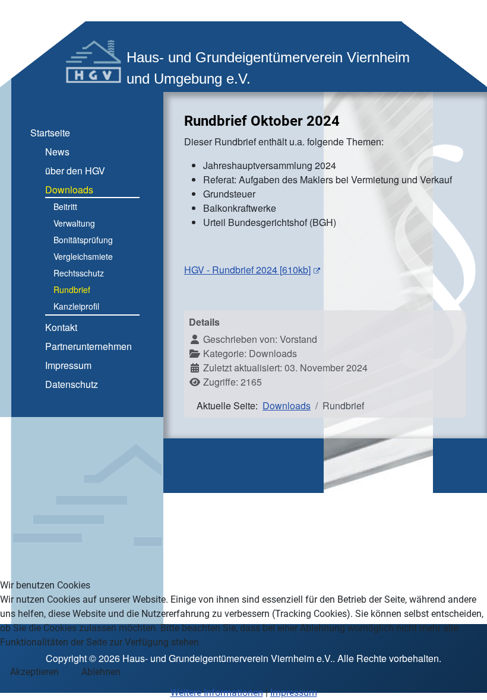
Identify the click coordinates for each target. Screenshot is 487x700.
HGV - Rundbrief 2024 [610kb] (247, 269)
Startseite (50, 132)
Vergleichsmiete (83, 256)
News (57, 151)
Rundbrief (71, 289)
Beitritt (65, 206)
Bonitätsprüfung (83, 240)
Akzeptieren (34, 671)
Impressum (68, 365)
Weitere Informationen (216, 692)
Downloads (69, 189)
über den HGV (75, 170)
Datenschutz (71, 384)
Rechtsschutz (78, 273)
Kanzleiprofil (76, 306)
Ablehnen (101, 671)
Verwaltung (74, 223)
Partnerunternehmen (88, 346)
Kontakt (61, 327)
